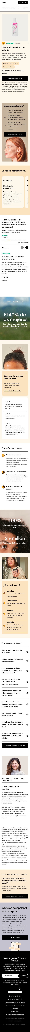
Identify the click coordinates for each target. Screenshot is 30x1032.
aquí (27, 837)
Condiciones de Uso (15, 996)
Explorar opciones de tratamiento (15, 896)
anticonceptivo (5, 8)
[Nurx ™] (4, 2)
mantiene (11, 1021)
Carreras (19, 1021)
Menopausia (12, 8)
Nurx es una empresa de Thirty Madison (15, 1018)
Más (26, 8)
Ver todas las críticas (23, 242)
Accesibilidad (15, 1011)
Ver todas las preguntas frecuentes (15, 745)
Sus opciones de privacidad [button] (15, 1014)
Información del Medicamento (12, 391)
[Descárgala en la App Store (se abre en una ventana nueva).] (15, 937)
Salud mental (17, 8)
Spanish (12, 992)
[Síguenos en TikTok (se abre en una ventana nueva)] (19, 988)
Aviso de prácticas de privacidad (15, 1002)
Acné (23, 8)
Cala (15, 1021)
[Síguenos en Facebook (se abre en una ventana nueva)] (10, 988)
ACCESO (24, 2)
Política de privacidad (15, 999)
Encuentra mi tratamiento (15, 78)
